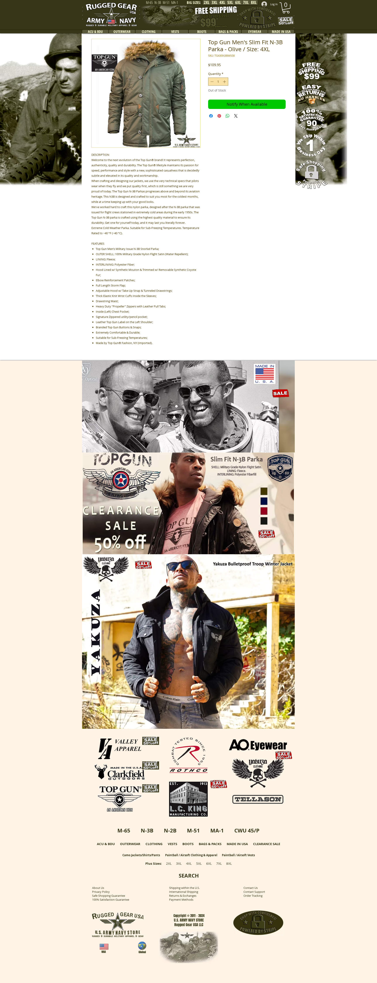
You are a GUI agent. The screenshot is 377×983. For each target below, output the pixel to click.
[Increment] (225, 81)
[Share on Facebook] (211, 116)
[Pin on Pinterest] (219, 116)
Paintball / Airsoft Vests (238, 855)
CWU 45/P (246, 830)
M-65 (123, 830)
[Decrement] (211, 81)
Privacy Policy (101, 892)
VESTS (172, 844)
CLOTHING (154, 844)
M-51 (193, 830)
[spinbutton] (218, 81)
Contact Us (250, 888)
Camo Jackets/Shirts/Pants (141, 855)
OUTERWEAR (130, 844)
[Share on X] (235, 116)
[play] (285, 448)
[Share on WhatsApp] (227, 116)
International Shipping (183, 892)
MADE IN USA (237, 844)
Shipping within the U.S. (184, 888)
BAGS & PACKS (210, 844)
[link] (286, 7)
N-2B (170, 830)
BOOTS (188, 844)
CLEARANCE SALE (266, 844)
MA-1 (217, 830)
